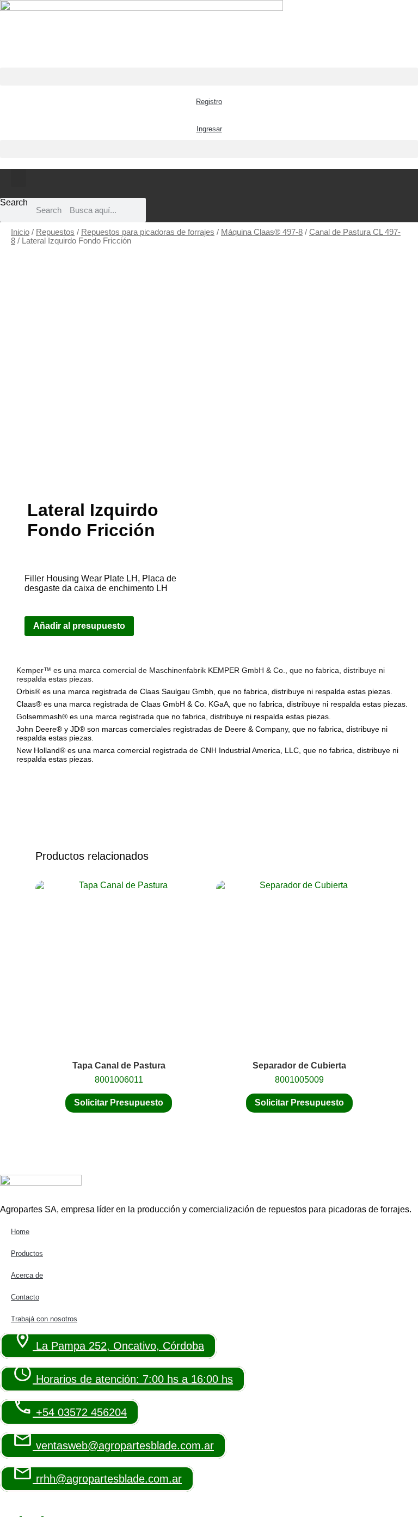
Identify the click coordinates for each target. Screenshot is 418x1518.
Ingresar (209, 129)
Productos (27, 1253)
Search (14, 202)
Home (20, 1232)
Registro (209, 102)
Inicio (20, 232)
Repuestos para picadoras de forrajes (147, 232)
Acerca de (27, 1275)
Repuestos (55, 232)
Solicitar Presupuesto (118, 1102)
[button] (209, 77)
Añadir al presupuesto (79, 625)
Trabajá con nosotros (44, 1319)
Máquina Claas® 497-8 (262, 232)
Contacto (25, 1297)
